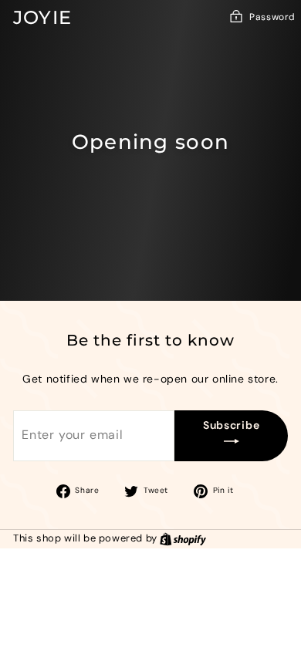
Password (272, 17)
